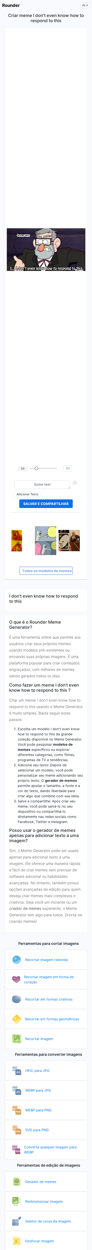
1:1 (68, 468)
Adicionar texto (27, 494)
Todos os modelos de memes (47, 571)
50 (22, 468)
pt (83, 5)
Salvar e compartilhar (46, 504)
